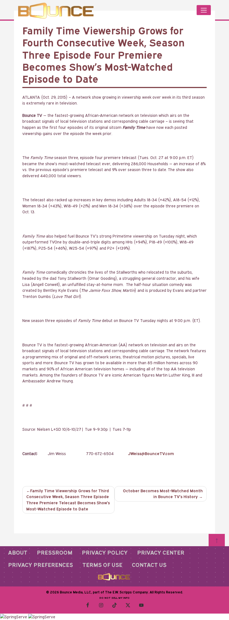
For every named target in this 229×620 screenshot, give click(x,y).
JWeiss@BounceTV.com (151, 453)
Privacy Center (160, 552)
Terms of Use (102, 564)
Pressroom (54, 552)
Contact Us (149, 564)
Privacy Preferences (40, 564)
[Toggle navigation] (204, 10)
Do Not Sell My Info (114, 597)
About (17, 552)
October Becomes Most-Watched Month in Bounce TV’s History (163, 493)
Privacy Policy (105, 552)
